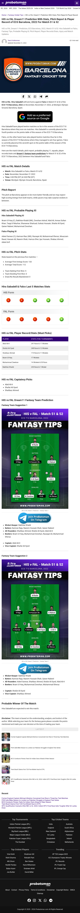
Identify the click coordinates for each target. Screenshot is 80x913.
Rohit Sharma (11, 858)
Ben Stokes (29, 861)
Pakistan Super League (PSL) (20, 838)
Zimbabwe (51, 842)
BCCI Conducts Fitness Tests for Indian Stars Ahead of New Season (32, 758)
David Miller (29, 872)
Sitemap (40, 893)
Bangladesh (50, 838)
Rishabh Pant (29, 858)
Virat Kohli (11, 854)
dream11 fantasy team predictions (31, 153)
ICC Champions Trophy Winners (60, 858)
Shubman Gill (29, 854)
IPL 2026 (4, 8)
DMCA (72, 890)
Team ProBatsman (14, 40)
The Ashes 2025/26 (25, 8)
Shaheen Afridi (29, 869)
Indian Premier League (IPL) (20, 824)
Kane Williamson (29, 865)
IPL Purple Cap (60, 865)
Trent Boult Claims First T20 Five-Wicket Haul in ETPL (28, 769)
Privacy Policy (24, 890)
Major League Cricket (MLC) (20, 835)
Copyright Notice (62, 890)
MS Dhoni (10, 861)
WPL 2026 (13, 8)
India (51, 824)
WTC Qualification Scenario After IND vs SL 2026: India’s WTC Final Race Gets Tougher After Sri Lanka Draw (39, 807)
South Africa (69, 828)
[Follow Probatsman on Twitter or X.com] (40, 901)
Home (4, 15)
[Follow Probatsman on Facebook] (29, 901)
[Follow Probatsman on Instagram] (35, 901)
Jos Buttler (11, 872)
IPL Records (60, 861)
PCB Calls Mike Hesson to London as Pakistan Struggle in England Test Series (36, 748)
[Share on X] (29, 96)
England (51, 828)
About (7, 890)
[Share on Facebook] (23, 96)
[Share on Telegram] (41, 96)
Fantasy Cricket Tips (15, 15)
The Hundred (20, 842)
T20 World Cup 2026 (63, 8)
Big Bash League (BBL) (20, 831)
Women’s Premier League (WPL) (20, 828)
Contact (14, 890)
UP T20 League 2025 (60, 854)
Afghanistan (69, 831)
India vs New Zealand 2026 (44, 8)
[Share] (47, 96)
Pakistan (69, 835)
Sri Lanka (50, 835)
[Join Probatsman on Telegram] (50, 901)
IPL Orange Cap (60, 869)
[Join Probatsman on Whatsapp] (46, 901)
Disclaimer (51, 890)
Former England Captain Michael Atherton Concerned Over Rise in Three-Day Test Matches (40, 737)
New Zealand (51, 831)
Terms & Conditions (38, 890)
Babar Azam (10, 869)
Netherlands (69, 842)
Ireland (69, 838)
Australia (69, 824)
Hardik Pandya (10, 865)
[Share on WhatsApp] (35, 96)
